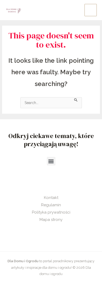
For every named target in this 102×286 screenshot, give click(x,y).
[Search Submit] (76, 99)
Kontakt (51, 197)
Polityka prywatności (51, 212)
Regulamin (51, 205)
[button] (51, 161)
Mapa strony (51, 219)
